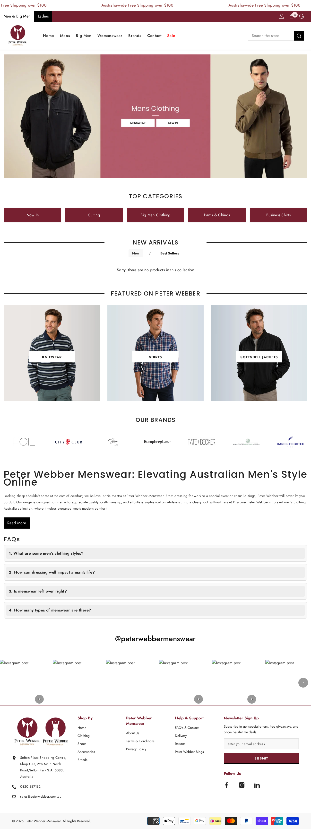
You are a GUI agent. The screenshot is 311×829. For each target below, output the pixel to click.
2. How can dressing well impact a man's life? (52, 572)
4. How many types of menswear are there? (50, 610)
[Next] (303, 683)
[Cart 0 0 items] (291, 16)
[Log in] (281, 16)
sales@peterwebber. (35, 796)
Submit (261, 758)
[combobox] (271, 36)
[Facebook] (226, 785)
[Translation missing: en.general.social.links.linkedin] (257, 785)
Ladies (43, 16)
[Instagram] (242, 785)
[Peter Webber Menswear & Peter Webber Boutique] (45, 441)
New (135, 253)
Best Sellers (169, 253)
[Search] (276, 36)
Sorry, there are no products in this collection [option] (155, 270)
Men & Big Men (17, 16)
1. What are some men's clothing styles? (46, 553)
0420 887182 (30, 786)
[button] (23, 683)
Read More (16, 523)
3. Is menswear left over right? (38, 591)
